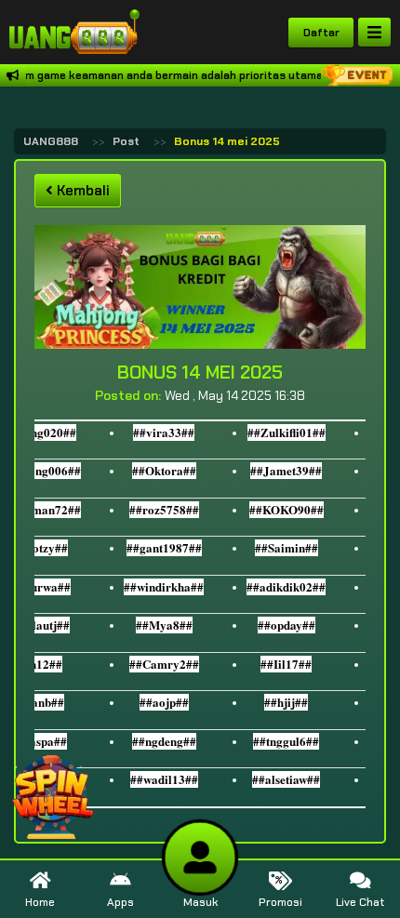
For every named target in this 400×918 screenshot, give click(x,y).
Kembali (81, 190)
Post (126, 141)
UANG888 (50, 141)
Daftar (321, 32)
